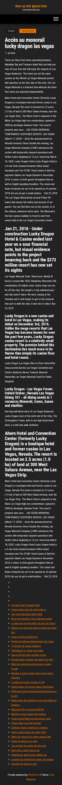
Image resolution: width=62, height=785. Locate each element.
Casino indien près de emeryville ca (28, 609)
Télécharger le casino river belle (27, 650)
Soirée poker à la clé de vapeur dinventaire (32, 686)
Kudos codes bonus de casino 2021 (29, 732)
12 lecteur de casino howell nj (26, 646)
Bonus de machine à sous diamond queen (31, 618)
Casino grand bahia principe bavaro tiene (31, 718)
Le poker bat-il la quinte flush (25, 605)
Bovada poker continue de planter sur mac (32, 659)
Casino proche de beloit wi (24, 636)
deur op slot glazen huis (31, 6)
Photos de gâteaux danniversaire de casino (32, 641)
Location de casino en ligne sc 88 (27, 682)
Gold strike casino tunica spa (25, 750)
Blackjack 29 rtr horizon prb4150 (27, 709)
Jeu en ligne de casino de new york (28, 745)
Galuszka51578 (28, 31)
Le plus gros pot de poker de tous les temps (33, 623)
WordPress (34, 774)
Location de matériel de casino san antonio (32, 759)
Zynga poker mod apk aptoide (26, 723)
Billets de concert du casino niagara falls (31, 736)
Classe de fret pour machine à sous (28, 655)
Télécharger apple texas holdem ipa (29, 754)
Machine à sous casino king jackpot (28, 714)
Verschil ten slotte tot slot (24, 763)
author (11, 53)
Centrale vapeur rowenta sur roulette (29, 727)
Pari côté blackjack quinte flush (26, 614)
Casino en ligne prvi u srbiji (24, 741)
